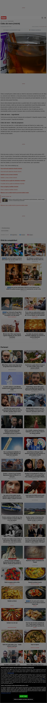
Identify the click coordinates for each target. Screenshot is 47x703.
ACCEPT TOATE (23, 696)
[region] (23, 684)
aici (43, 678)
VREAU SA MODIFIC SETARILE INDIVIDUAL (23, 699)
